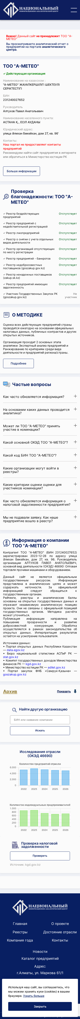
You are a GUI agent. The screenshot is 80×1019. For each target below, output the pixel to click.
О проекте (60, 924)
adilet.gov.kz (56, 667)
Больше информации (21, 171)
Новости (40, 952)
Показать (64, 691)
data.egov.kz (16, 650)
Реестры (20, 932)
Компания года (20, 940)
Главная (20, 924)
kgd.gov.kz (33, 664)
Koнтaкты (60, 940)
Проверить (40, 855)
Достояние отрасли (60, 932)
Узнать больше (33, 995)
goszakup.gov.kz (14, 674)
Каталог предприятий (40, 958)
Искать (40, 730)
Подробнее (18, 363)
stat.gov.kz (10, 657)
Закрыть (40, 1006)
